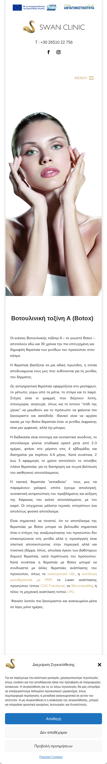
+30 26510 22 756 (57, 42)
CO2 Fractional (53, 586)
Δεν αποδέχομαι (53, 732)
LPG (70, 592)
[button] (99, 664)
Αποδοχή (53, 719)
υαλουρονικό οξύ (61, 574)
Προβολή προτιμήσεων (53, 746)
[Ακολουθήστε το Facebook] (49, 52)
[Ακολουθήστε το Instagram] (58, 52)
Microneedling (82, 586)
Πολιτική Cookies (51, 757)
